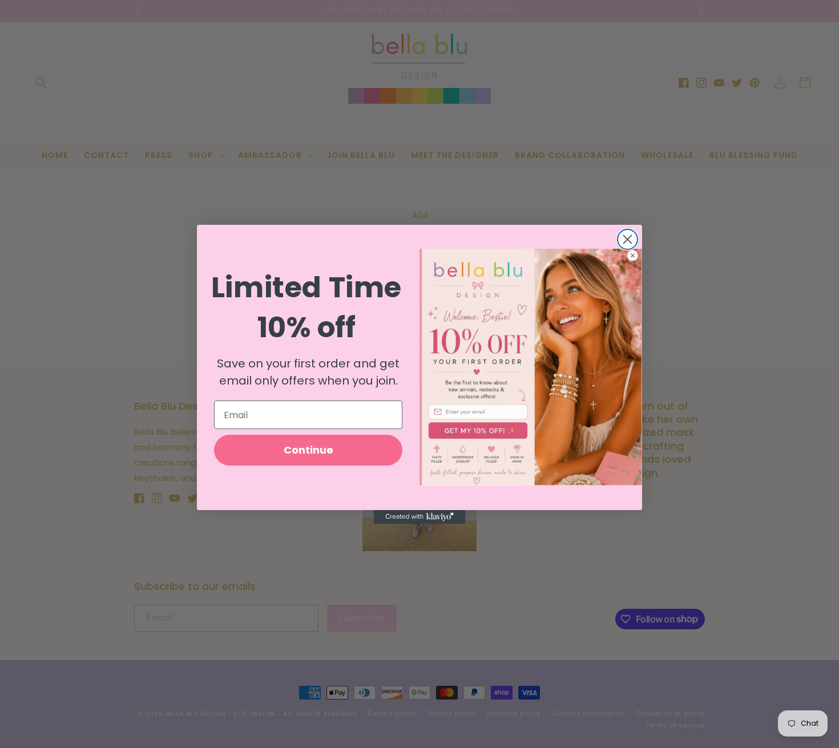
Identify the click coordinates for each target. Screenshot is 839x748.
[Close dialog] (628, 239)
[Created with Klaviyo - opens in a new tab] (419, 517)
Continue (308, 450)
